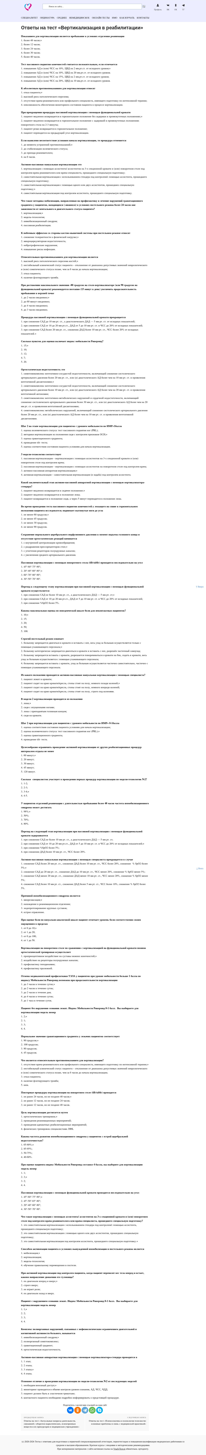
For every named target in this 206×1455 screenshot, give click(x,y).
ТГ (183, 9)
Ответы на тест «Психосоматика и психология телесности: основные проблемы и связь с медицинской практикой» (117, 1422)
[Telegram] (85, 1410)
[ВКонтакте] (70, 1410)
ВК (168, 9)
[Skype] (99, 1410)
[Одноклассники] (77, 1410)
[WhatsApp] (92, 1410)
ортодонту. (143, 1448)
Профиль (158, 9)
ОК (175, 9)
